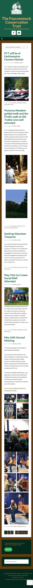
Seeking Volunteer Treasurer (15, 235)
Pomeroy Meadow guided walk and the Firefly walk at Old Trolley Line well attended (16, 116)
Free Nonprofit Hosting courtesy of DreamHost (18, 579)
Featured (13, 102)
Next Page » (23, 532)
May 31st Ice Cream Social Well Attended (16, 278)
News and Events (9, 104)
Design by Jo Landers (18, 577)
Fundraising (20, 329)
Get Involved (20, 267)
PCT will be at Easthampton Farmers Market (13, 56)
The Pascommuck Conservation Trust (16, 22)
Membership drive (22, 102)
